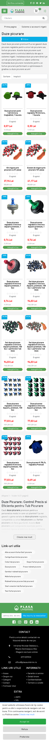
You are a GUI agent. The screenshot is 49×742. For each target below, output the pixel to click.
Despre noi (7, 676)
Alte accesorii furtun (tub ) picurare (18, 552)
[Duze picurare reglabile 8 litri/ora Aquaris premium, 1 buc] (13, 265)
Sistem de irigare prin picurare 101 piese (36, 169)
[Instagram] (34, 3)
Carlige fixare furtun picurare (16, 557)
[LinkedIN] (44, 3)
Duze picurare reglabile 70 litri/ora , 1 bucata (36, 113)
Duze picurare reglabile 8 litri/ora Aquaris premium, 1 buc (12, 284)
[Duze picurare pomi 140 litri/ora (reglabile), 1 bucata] (13, 95)
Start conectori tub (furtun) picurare (18, 586)
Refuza (24, 729)
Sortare (6, 76)
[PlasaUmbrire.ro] (24, 607)
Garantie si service (36, 673)
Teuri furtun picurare (13, 591)
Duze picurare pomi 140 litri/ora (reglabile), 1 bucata (12, 113)
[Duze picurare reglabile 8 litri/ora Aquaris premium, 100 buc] (13, 446)
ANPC (18, 697)
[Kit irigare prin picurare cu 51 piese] (13, 151)
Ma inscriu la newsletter (34, 615)
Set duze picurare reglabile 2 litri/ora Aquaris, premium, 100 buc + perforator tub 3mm (36, 285)
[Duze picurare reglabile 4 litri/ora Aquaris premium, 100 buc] (36, 387)
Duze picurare (10, 567)
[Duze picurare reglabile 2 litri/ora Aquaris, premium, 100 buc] (13, 387)
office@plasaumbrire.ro (26, 662)
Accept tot (24, 721)
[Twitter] (41, 3)
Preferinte (24, 736)
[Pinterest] (37, 3)
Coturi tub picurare (12, 562)
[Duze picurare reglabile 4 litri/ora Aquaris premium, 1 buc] (36, 206)
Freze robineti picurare (32, 567)
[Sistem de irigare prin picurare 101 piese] (36, 151)
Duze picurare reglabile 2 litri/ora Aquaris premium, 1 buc (12, 225)
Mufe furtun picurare (13, 576)
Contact (6, 683)
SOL (17, 700)
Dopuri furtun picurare (35, 562)
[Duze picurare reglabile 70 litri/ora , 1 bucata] (36, 95)
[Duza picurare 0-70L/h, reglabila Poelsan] (36, 446)
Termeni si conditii (35, 683)
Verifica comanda (15, 3)
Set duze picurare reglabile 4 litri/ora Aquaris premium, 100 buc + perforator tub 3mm (12, 346)
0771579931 (26, 657)
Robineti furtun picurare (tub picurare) (19, 581)
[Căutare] (44, 18)
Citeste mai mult (24, 537)
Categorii (7, 679)
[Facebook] (30, 3)
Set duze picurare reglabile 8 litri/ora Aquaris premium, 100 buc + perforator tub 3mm (36, 346)
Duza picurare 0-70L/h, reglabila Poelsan (36, 463)
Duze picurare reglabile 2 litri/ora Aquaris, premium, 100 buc (12, 406)
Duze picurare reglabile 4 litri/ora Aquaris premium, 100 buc (36, 406)
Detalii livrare (33, 676)
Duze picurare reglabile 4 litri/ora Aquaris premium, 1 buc (36, 225)
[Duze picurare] (17, 11)
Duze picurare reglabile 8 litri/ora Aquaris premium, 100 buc (12, 465)
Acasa (5, 673)
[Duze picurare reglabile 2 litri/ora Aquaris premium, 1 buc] (13, 206)
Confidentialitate (35, 679)
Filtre (25, 39)
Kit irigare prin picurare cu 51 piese (12, 169)
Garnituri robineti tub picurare (16, 571)
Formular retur (9, 686)
